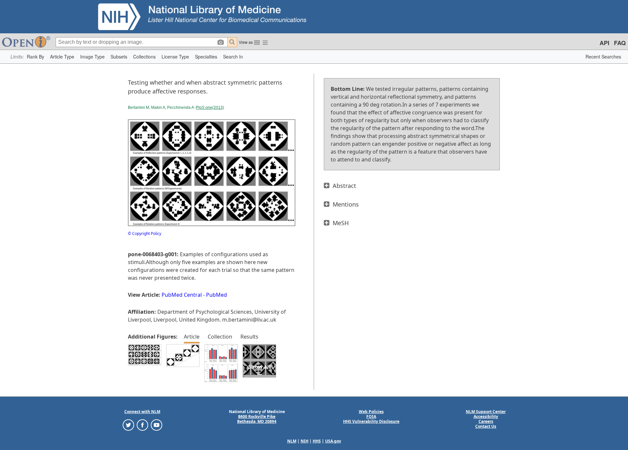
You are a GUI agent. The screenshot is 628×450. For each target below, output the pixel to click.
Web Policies (371, 411)
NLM (291, 441)
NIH (304, 441)
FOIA (371, 416)
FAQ (620, 43)
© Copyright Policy (144, 233)
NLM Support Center (486, 411)
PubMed (216, 294)
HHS (317, 441)
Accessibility (486, 416)
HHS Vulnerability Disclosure (371, 421)
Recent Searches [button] (603, 56)
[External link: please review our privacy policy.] (128, 424)
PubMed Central (182, 294)
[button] (35, 56)
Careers (486, 421)
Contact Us (485, 426)
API (604, 43)
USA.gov (333, 441)
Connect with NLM (142, 411)
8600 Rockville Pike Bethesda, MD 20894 (256, 419)
